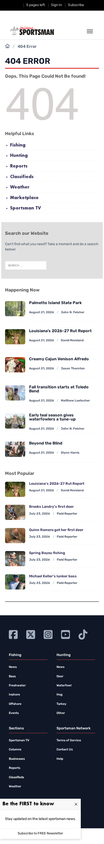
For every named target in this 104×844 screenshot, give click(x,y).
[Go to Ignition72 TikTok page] (83, 633)
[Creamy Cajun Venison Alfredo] (15, 364)
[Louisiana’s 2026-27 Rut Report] (15, 336)
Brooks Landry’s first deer (51, 507)
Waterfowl (64, 685)
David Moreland (72, 340)
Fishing (17, 145)
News (13, 667)
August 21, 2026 (41, 312)
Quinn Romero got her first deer (56, 530)
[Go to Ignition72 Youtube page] (65, 633)
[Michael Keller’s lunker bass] (15, 581)
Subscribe (76, 5)
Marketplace (24, 198)
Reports (19, 166)
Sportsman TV (25, 208)
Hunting (19, 156)
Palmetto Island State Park (55, 303)
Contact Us (65, 749)
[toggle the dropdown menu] (90, 31)
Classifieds (22, 177)
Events (14, 713)
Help (60, 759)
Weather (20, 187)
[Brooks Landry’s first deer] (15, 512)
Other (61, 713)
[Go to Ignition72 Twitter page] (30, 633)
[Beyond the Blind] (15, 449)
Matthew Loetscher (75, 400)
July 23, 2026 (39, 513)
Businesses (17, 759)
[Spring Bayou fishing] (15, 558)
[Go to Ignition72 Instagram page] (48, 633)
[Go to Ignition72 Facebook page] (13, 633)
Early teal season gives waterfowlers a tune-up (52, 417)
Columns (15, 749)
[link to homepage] (32, 30)
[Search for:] (25, 266)
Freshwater (17, 685)
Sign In (56, 5)
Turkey (61, 704)
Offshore (15, 704)
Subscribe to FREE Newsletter (40, 833)
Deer (60, 676)
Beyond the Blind (45, 443)
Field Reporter (67, 513)
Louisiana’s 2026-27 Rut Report (60, 331)
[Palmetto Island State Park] (15, 308)
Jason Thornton (73, 368)
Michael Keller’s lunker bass (53, 576)
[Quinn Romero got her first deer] (15, 535)
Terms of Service (69, 740)
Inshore (14, 694)
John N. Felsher (72, 312)
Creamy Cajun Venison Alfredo (59, 359)
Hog (59, 694)
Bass (12, 676)
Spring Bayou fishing (47, 553)
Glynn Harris (70, 452)
